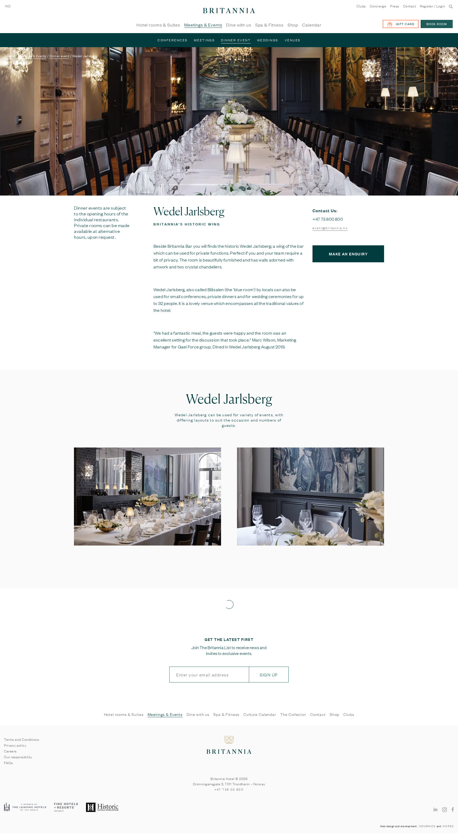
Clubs (361, 6)
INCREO (448, 826)
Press (394, 6)
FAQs (8, 762)
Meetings (204, 40)
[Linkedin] (435, 809)
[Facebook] (453, 809)
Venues (293, 40)
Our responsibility (18, 756)
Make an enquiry (348, 253)
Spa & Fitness (269, 25)
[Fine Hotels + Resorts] (66, 807)
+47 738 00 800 (229, 789)
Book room (436, 23)
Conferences (172, 40)
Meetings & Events (203, 25)
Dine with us (238, 25)
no (8, 5)
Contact (409, 6)
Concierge (378, 6)
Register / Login (432, 6)
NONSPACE (427, 826)
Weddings (267, 40)
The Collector (293, 714)
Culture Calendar (259, 714)
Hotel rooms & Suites (158, 25)
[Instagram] (444, 809)
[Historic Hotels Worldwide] (103, 808)
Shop (293, 25)
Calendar (312, 25)
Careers (10, 751)
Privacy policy (15, 745)
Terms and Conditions (21, 739)
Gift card (405, 23)
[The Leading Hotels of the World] (25, 807)
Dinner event (235, 40)
